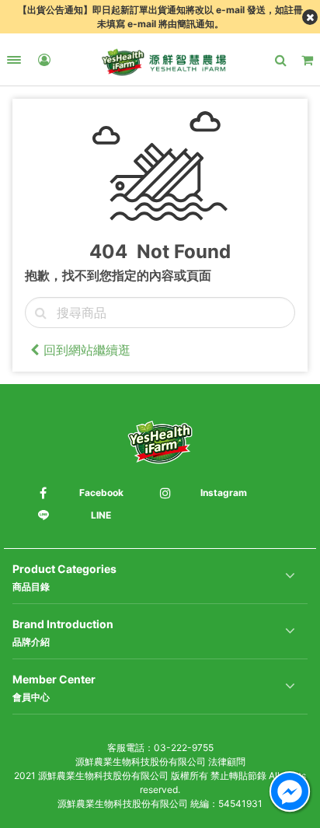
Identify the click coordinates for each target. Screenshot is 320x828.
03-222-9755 (184, 747)
